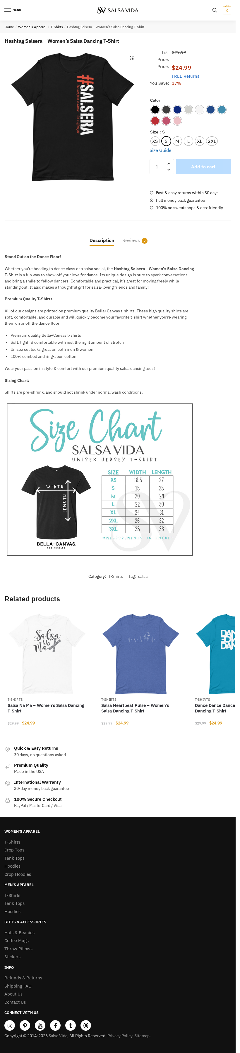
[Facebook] (55, 1025)
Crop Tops (14, 850)
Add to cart (203, 167)
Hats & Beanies (19, 932)
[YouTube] (40, 1025)
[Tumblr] (70, 1025)
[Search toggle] (215, 10)
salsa (143, 576)
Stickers (12, 956)
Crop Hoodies (17, 874)
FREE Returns (185, 76)
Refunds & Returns (23, 978)
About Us (13, 994)
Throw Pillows (18, 949)
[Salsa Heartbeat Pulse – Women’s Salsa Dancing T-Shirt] (140, 654)
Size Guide (161, 150)
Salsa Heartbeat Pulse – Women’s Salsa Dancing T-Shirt (135, 708)
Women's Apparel (32, 27)
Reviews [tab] (131, 240)
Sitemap (142, 1035)
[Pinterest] (25, 1025)
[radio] (155, 109)
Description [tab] (102, 240)
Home (9, 27)
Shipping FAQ (18, 986)
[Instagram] (9, 1025)
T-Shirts (57, 27)
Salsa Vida (58, 1035)
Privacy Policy (119, 1035)
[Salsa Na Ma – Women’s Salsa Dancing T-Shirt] (47, 654)
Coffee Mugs (16, 940)
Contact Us (15, 1002)
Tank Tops (14, 858)
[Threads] (85, 1025)
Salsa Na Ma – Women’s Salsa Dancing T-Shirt (46, 708)
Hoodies (12, 866)
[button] (131, 57)
